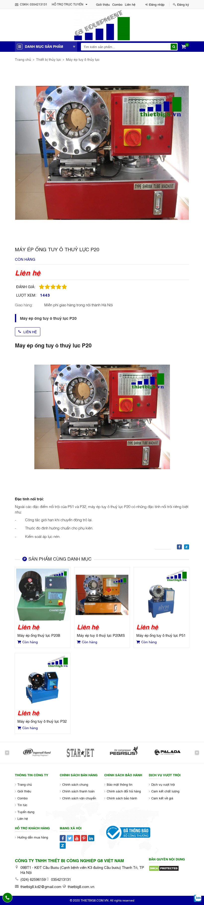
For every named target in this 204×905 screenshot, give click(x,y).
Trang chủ (23, 59)
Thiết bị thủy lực (48, 59)
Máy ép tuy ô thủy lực (83, 59)
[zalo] (198, 899)
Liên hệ (130, 4)
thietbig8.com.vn (81, 886)
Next (197, 752)
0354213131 (38, 4)
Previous (7, 752)
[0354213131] (7, 898)
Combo (117, 4)
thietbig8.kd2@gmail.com (40, 886)
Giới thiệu (103, 4)
